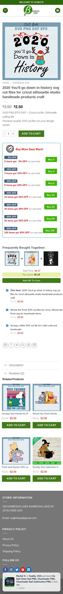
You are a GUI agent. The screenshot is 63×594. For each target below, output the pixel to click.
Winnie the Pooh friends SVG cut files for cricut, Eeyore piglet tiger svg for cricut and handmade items (47, 413)
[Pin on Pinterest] (28, 345)
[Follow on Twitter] (17, 570)
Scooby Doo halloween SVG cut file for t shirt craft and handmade (47, 467)
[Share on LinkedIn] (34, 345)
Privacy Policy (10, 545)
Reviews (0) (16, 373)
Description (16, 365)
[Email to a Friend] (23, 345)
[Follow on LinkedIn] (28, 570)
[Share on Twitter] (17, 345)
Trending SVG (21, 83)
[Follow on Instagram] (11, 570)
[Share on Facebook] (11, 345)
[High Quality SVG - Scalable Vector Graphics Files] (31, 10)
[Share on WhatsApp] (5, 345)
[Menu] (5, 10)
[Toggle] (5, 365)
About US (8, 539)
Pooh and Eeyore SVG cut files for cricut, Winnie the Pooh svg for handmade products (16, 467)
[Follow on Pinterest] (23, 570)
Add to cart (31, 133)
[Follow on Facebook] (5, 570)
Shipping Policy (11, 551)
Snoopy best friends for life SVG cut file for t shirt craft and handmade (16, 413)
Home (5, 83)
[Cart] (57, 10)
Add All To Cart (31, 280)
